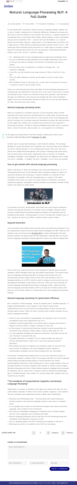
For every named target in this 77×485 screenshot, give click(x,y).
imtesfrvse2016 (15, 24)
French (11, 1)
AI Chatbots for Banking (46, 24)
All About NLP (37, 233)
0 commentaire (64, 24)
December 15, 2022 (39, 137)
